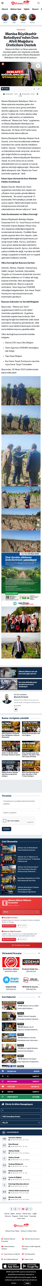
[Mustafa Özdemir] (7, 699)
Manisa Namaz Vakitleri (8, 1248)
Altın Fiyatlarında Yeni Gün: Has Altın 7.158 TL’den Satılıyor (30, 774)
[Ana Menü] (2, 3)
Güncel (5, 9)
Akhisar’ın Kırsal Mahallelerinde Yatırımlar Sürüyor (27, 1039)
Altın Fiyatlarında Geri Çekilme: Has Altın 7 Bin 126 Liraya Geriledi (31, 754)
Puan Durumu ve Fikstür (12, 1254)
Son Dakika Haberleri (11, 1259)
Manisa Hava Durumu (32, 1239)
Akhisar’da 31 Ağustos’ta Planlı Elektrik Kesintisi (27, 1028)
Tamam (27, 1283)
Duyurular (33, 1216)
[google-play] (30, 1266)
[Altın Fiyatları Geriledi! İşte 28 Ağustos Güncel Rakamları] (11, 727)
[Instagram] (19, 1209)
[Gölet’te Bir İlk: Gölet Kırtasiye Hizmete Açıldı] (11, 746)
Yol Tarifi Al (23, 925)
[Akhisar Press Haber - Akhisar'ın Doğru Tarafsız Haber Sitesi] (20, 3)
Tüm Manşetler (29, 1254)
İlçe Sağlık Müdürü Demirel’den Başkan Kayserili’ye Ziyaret (27, 1049)
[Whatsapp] (31, 1209)
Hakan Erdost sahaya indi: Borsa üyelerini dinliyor (10, 774)
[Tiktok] (27, 1209)
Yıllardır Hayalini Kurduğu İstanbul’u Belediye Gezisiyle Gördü (28, 1018)
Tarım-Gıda (21, 1218)
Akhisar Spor (15, 9)
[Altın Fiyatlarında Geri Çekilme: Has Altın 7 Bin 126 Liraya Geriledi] (31, 746)
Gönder (6, 829)
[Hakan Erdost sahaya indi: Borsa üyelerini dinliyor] (11, 766)
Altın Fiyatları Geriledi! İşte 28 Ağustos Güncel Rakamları (10, 735)
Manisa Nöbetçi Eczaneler (8, 1240)
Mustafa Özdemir (21, 697)
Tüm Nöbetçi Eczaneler (22, 945)
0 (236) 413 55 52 (10, 939)
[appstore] (11, 1266)
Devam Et (17, 706)
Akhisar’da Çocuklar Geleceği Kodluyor (28, 1007)
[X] (15, 1209)
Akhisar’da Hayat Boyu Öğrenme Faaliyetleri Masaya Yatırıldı (28, 1060)
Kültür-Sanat (23, 1216)
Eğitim (26, 9)
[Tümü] (39, 953)
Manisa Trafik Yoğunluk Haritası (31, 1248)
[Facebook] (11, 1209)
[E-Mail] (16, 709)
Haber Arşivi (29, 1259)
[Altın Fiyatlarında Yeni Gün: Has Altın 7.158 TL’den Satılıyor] (31, 766)
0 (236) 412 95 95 (10, 925)
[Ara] (39, 3)
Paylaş (6, 88)
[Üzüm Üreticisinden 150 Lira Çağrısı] (31, 727)
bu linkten (8, 329)
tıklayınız (20, 1283)
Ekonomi (21, 30)
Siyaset (35, 9)
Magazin (15, 1216)
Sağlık (35, 1213)
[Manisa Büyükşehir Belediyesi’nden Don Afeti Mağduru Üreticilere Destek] (21, 74)
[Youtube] (23, 1209)
